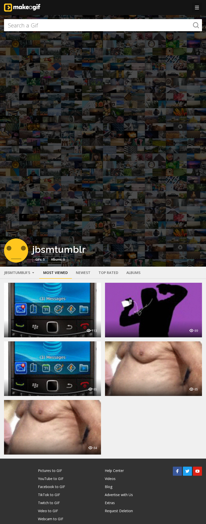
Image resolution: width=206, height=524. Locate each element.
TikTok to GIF (49, 494)
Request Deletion (119, 510)
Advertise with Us (119, 494)
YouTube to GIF (51, 478)
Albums (133, 272)
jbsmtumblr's (17, 272)
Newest (83, 272)
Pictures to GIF (50, 470)
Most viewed (55, 272)
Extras (110, 502)
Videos (110, 478)
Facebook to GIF (51, 486)
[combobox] (103, 25)
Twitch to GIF (49, 502)
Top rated (108, 272)
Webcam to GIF (50, 518)
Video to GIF (48, 510)
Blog (108, 486)
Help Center (114, 470)
